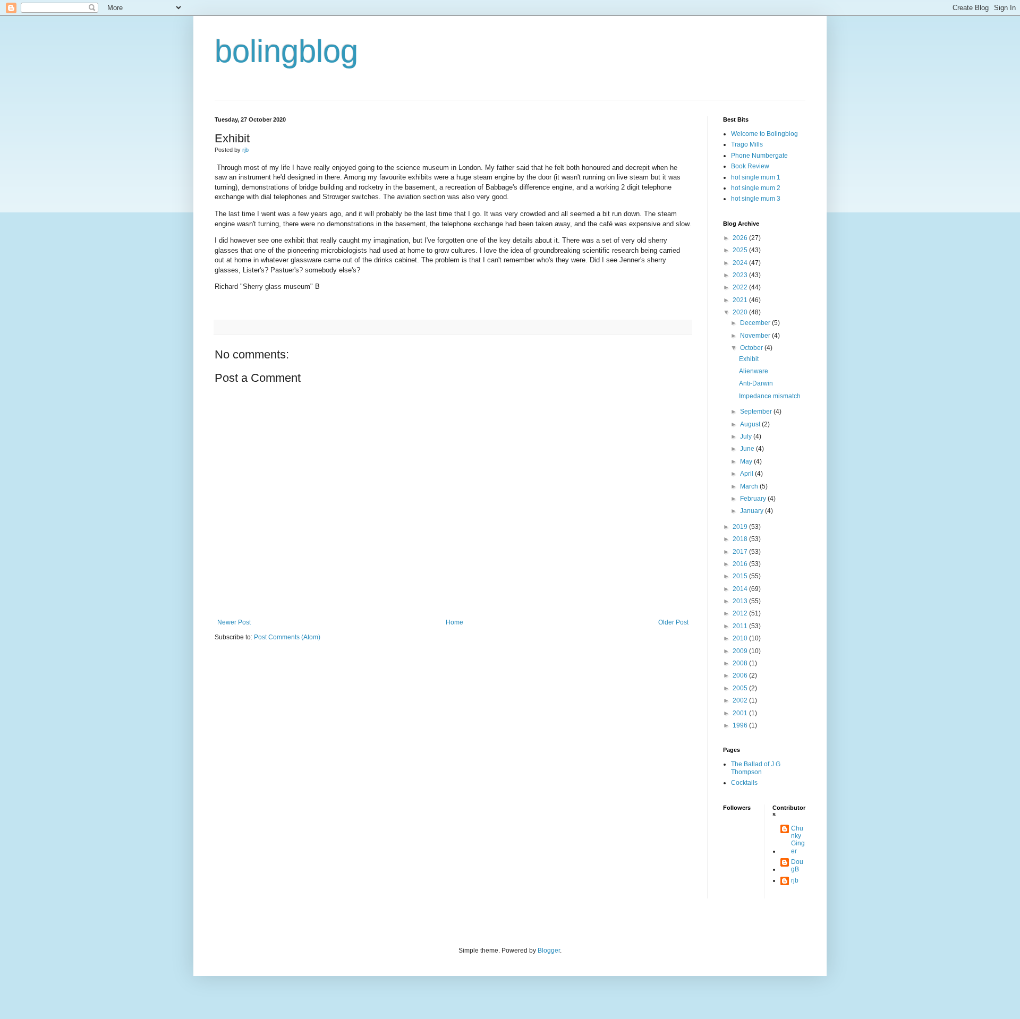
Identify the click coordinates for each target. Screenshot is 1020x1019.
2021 (741, 300)
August (751, 424)
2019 (741, 526)
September (757, 411)
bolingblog (286, 51)
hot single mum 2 (755, 188)
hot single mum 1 (755, 177)
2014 (741, 589)
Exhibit (749, 359)
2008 (741, 663)
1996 (741, 725)
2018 (741, 539)
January (752, 511)
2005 (741, 688)
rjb (794, 880)
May (747, 461)
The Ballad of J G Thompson (755, 767)
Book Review (750, 166)
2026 (741, 238)
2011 (741, 626)
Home (454, 622)
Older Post (673, 622)
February (754, 498)
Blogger (549, 950)
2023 (741, 275)
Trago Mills (747, 144)
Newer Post (234, 622)
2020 (741, 312)
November (756, 335)
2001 (741, 713)
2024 (741, 263)
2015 (741, 576)
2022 (741, 287)
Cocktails (744, 782)
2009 (741, 651)
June (748, 448)
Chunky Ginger (798, 840)
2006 (741, 675)
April (747, 473)
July (746, 436)
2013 (741, 601)
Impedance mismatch (770, 396)
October (752, 348)
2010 (741, 638)
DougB (797, 865)
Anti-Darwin (756, 383)
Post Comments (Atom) (287, 637)
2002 (741, 700)
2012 (741, 613)
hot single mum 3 (755, 198)
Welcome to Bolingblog (764, 134)
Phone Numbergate (759, 155)
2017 (741, 551)
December (756, 323)
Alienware (753, 371)
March (750, 486)
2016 (741, 564)
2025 (741, 250)
